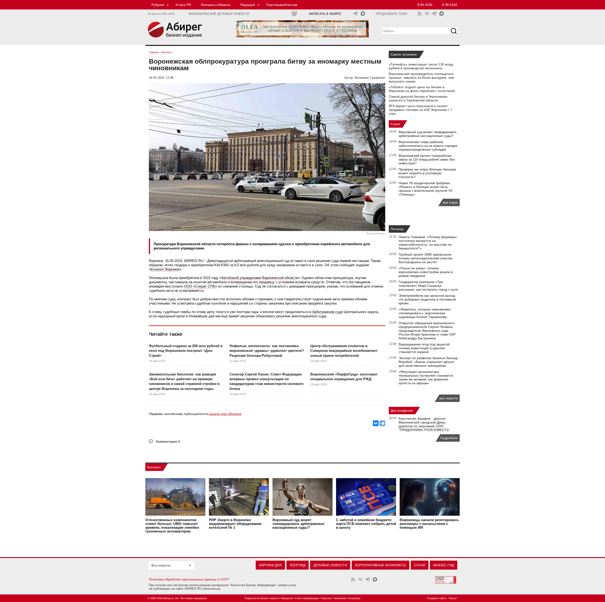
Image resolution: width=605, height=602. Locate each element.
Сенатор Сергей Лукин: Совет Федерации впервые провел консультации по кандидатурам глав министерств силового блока (266, 381)
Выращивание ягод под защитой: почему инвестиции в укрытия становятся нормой (424, 348)
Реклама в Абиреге (215, 5)
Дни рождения (402, 410)
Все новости (160, 565)
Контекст (154, 467)
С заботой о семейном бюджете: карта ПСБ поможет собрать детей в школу (366, 523)
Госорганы (354, 598)
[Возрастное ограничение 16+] (294, 13)
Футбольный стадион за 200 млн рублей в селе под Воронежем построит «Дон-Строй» (185, 351)
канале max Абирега (225, 414)
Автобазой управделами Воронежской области (259, 278)
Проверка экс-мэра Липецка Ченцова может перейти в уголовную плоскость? (427, 173)
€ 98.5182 (449, 5)
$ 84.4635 (424, 5)
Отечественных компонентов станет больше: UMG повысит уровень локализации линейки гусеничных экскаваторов (172, 525)
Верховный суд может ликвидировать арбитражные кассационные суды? (428, 134)
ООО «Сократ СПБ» (200, 286)
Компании (340, 598)
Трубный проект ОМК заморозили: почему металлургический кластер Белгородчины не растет (425, 258)
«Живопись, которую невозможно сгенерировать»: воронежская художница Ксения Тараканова (425, 313)
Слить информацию (307, 598)
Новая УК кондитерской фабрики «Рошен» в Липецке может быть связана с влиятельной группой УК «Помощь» (425, 188)
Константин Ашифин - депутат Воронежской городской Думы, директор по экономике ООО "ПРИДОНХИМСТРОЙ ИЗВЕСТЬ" (424, 424)
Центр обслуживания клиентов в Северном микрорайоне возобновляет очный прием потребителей (343, 351)
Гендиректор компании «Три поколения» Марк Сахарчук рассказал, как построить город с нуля (428, 285)
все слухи (450, 202)
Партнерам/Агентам (281, 5)
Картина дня (270, 565)
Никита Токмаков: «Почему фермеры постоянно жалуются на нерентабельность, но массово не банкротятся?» (428, 242)
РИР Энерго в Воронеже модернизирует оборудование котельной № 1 (235, 523)
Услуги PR (183, 5)
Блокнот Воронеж (165, 269)
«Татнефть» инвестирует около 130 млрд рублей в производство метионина (421, 66)
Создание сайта (436, 598)
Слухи (395, 124)
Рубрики (157, 5)
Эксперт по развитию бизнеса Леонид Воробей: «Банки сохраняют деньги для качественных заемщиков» (428, 361)
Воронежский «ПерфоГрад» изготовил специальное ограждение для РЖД (343, 376)
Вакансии (287, 598)
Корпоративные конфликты (380, 565)
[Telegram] (382, 423)
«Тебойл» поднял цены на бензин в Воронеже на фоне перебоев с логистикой (422, 89)
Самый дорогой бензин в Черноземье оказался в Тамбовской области (418, 98)
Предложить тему (391, 14)
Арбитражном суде (327, 312)
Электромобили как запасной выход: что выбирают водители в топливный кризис (427, 299)
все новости (448, 398)
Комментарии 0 (168, 441)
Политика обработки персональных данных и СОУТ (189, 579)
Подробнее (449, 438)
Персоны (326, 598)
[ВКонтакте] (376, 423)
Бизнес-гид (443, 565)
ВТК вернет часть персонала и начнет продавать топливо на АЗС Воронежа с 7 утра (420, 109)
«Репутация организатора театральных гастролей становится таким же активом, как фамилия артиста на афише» (426, 377)
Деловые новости (330, 565)
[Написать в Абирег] (363, 13)
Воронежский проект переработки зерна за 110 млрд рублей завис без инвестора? (427, 159)
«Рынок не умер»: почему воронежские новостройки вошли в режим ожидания (426, 272)
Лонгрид (397, 229)
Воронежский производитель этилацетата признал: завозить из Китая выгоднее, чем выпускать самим (421, 77)
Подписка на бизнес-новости (262, 598)
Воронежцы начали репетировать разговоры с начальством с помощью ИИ (429, 523)
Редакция (247, 5)
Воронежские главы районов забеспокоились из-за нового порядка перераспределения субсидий (428, 145)
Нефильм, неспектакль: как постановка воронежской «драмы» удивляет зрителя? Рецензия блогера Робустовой (266, 351)
